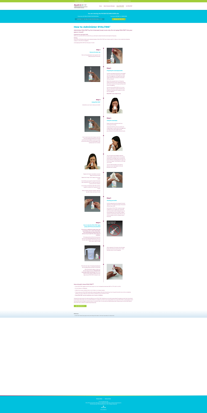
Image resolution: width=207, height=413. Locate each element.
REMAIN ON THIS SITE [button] (119, 19)
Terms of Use (108, 398)
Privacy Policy (99, 398)
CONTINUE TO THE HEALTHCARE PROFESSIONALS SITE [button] (89, 19)
